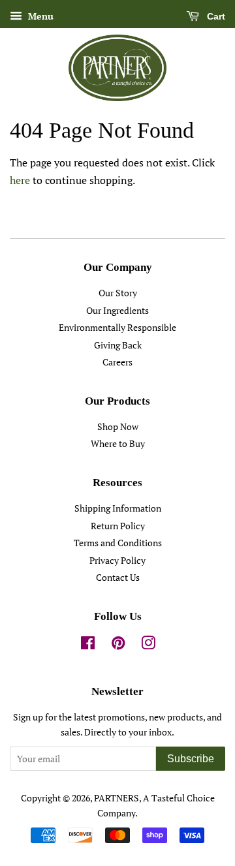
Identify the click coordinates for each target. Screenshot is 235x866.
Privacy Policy (117, 560)
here (20, 180)
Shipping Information (117, 508)
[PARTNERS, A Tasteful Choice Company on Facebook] (87, 645)
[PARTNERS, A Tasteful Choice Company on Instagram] (148, 645)
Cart (214, 16)
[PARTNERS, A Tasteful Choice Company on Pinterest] (118, 645)
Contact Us (118, 577)
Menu (39, 16)
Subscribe (190, 758)
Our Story (118, 293)
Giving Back (118, 345)
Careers (117, 362)
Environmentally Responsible (117, 327)
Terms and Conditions (118, 543)
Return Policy (118, 526)
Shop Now (117, 427)
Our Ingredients (117, 311)
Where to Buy (118, 444)
